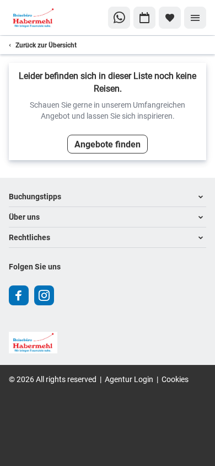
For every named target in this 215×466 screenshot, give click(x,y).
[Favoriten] (170, 18)
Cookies (175, 379)
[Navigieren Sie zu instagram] (44, 295)
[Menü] (195, 18)
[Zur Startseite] (46, 18)
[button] (107, 197)
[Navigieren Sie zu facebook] (19, 295)
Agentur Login (129, 379)
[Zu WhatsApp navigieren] (119, 18)
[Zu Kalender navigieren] (144, 18)
